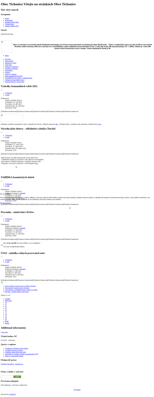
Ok (1, 203)
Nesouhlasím (7, 203)
